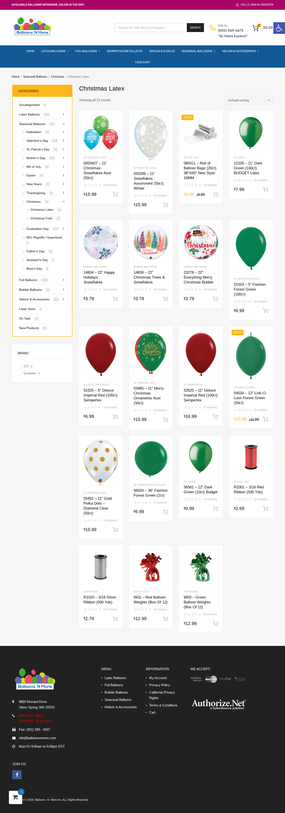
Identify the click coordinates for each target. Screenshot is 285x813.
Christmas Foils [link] (41, 218)
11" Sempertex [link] (193, 384)
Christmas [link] (57, 76)
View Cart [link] (142, 62)
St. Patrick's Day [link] (37, 149)
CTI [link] (26, 366)
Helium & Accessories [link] (239, 51)
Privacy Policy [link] (159, 685)
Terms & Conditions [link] (163, 705)
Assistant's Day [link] (37, 260)
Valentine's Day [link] (37, 140)
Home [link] (30, 51)
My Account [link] (158, 678)
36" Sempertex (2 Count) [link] (150, 484)
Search (195, 27)
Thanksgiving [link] (35, 193)
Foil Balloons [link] (86, 51)
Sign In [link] (254, 4)
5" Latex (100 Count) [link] (247, 278)
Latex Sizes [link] (27, 309)
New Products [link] (29, 328)
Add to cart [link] (115, 194)
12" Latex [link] (239, 157)
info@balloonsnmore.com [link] (37, 738)
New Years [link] (34, 184)
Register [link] (267, 4)
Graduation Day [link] (37, 229)
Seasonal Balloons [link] (197, 51)
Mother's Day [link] (35, 158)
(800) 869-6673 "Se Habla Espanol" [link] (229, 33)
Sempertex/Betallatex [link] (124, 51)
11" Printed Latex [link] (94, 157)
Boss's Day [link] (34, 268)
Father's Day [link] (35, 251)
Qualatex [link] (30, 373)
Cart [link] (152, 712)
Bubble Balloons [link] (95, 266)
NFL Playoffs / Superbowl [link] (44, 237)
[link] (279, 28)
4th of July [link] (191, 157)
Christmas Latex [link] (42, 209)
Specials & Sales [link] (162, 51)
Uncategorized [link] (29, 105)
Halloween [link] (33, 132)
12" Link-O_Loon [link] (244, 387)
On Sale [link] (25, 318)
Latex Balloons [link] (53, 51)
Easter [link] (31, 175)
